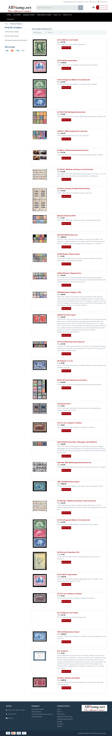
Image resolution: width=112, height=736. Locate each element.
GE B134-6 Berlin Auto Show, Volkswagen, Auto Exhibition (77, 442)
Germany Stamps (36, 712)
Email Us (10, 718)
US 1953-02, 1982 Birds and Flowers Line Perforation (75, 169)
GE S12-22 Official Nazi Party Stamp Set (71, 342)
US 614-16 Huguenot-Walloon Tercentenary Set (73, 80)
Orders (93, 2)
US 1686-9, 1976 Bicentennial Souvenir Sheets (73, 150)
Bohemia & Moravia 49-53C (66, 216)
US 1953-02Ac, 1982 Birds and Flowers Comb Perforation (76, 501)
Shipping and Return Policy (64, 716)
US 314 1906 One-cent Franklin (67, 40)
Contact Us (67, 15)
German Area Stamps (12, 36)
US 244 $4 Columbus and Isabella (68, 678)
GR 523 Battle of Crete (65, 361)
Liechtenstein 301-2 (64, 404)
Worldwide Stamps (44, 15)
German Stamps (29, 15)
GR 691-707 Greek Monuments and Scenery (72, 380)
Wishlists (59, 726)
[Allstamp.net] (19, 9)
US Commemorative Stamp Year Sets (42, 714)
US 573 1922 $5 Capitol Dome (67, 60)
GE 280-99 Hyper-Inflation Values (68, 254)
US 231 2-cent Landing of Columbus (69, 423)
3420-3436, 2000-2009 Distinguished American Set (74, 463)
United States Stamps (12, 32)
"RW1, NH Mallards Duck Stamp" (68, 482)
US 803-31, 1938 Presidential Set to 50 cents (72, 131)
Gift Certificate (62, 651)
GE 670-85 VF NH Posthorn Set (67, 235)
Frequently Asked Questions (65, 719)
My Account (103, 2)
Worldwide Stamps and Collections (16, 40)
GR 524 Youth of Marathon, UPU (68, 552)
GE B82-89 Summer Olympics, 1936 (69, 292)
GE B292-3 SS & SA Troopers (66, 315)
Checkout (10, 19)
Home (9, 15)
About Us (57, 15)
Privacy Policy (61, 714)
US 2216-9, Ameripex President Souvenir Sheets (73, 189)
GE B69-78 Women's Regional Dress (69, 273)
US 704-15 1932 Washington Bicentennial (71, 112)
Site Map (59, 721)
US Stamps (17, 15)
